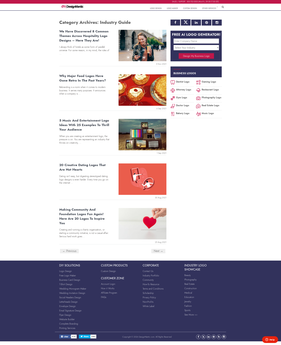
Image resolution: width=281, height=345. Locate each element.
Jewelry (187, 301)
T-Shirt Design (65, 284)
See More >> (190, 314)
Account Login (108, 284)
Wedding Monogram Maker (72, 288)
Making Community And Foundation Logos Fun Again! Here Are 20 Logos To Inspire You (82, 216)
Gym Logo (181, 97)
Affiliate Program (109, 292)
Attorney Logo (183, 89)
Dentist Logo (182, 81)
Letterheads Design (68, 302)
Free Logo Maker (67, 275)
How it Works (107, 288)
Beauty (187, 275)
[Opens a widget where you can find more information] (270, 340)
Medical (188, 292)
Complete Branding (68, 323)
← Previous (69, 251)
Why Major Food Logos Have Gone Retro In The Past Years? (82, 78)
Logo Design (65, 271)
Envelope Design (67, 306)
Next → (158, 251)
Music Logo (208, 113)
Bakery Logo (182, 113)
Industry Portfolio (151, 275)
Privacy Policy (149, 297)
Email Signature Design (70, 310)
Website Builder (67, 319)
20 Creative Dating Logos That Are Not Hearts (82, 167)
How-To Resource (151, 284)
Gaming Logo (209, 81)
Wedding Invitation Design (72, 293)
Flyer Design (65, 315)
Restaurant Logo (210, 89)
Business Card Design (69, 280)
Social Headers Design (70, 297)
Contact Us (148, 271)
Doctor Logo (182, 105)
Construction (190, 288)
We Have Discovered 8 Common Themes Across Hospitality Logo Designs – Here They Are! (84, 36)
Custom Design (108, 271)
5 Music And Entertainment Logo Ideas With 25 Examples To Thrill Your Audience (84, 125)
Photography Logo (211, 97)
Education (189, 297)
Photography (190, 279)
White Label (148, 306)
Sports (187, 310)
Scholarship (148, 293)
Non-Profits (148, 302)
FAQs (103, 297)
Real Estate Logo (210, 105)
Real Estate (189, 284)
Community (148, 280)
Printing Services (67, 328)
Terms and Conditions (153, 288)
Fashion (188, 306)
